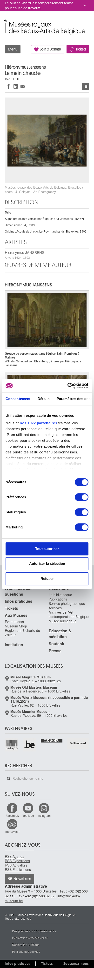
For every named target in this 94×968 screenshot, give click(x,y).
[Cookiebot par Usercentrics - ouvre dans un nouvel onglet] (67, 386)
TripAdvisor (12, 831)
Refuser (47, 578)
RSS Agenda (14, 856)
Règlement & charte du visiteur (22, 632)
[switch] (81, 497)
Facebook (12, 815)
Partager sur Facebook (8, 86)
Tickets (81, 49)
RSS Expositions (17, 861)
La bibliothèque (60, 594)
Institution (14, 644)
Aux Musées (16, 615)
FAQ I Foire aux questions (19, 591)
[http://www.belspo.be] (12, 744)
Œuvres (85, 86)
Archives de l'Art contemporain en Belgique (69, 614)
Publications (58, 599)
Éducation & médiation (60, 633)
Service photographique (67, 603)
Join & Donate (50, 49)
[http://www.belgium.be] (30, 744)
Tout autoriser (47, 549)
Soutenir (56, 643)
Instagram (44, 815)
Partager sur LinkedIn (15, 86)
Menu (12, 49)
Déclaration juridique (26, 945)
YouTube (28, 815)
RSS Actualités (16, 865)
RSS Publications (18, 869)
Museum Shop (16, 626)
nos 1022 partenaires (38, 423)
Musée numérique (62, 621)
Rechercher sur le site (8, 779)
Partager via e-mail (23, 86)
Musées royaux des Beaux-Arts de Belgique (5, 21)
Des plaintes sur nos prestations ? (34, 931)
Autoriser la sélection (47, 563)
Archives (55, 608)
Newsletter (22, 879)
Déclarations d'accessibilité (30, 938)
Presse (55, 650)
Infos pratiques (18, 601)
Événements (14, 621)
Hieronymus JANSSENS (24, 254)
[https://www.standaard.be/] (78, 743)
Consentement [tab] (18, 399)
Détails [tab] (43, 399)
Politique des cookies (26, 951)
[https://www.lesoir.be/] (52, 740)
